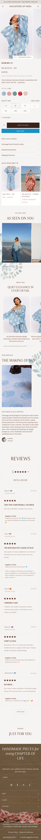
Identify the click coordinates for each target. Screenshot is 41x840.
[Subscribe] (36, 777)
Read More (21, 82)
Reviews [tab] (20, 458)
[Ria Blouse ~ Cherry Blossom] (30, 179)
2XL (15, 111)
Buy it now (20, 131)
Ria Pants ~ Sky (9, 194)
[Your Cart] (38, 6)
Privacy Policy (13, 832)
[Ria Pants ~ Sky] (11, 179)
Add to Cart (23, 125)
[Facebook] (17, 785)
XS (6, 106)
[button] (20, 793)
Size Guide (35, 101)
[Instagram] (11, 785)
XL (6, 111)
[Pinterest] (23, 785)
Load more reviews (20, 711)
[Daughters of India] (20, 6)
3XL (25, 111)
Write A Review (20, 480)
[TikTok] (30, 785)
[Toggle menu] (3, 6)
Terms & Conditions (26, 832)
